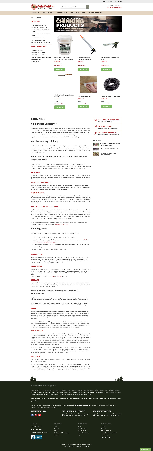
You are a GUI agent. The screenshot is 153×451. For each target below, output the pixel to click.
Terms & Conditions (69, 446)
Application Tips (82, 428)
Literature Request (106, 437)
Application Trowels (38, 38)
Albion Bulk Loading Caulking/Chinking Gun (85, 58)
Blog (79, 435)
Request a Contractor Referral (41, 57)
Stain (55, 426)
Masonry (56, 435)
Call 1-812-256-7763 (36, 426)
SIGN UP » (83, 416)
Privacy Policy (79, 446)
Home (32, 17)
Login (111, 5)
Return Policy (104, 435)
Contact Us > (111, 1)
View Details (59, 69)
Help (104, 1)
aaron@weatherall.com (82, 405)
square (60, 276)
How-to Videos (82, 431)
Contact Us (35, 62)
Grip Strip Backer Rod (38, 40)
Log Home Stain (49, 13)
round (53, 276)
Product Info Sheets (38, 55)
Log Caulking (63, 13)
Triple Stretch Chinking (39, 25)
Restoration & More (78, 13)
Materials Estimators (38, 52)
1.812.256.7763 (118, 1)
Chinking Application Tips (61, 224)
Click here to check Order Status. (40, 432)
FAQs (79, 426)
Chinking (36, 13)
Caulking (56, 431)
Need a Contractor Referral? (109, 433)
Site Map (87, 446)
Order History (36, 59)
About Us (103, 428)
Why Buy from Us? (37, 50)
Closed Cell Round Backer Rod (41, 42)
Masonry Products (96, 13)
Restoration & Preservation (61, 433)
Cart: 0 (119, 5)
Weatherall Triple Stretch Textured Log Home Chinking (63, 58)
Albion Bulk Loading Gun (39, 27)
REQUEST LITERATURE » (113, 416)
